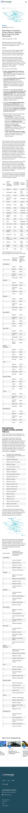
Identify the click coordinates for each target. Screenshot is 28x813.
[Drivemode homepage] (5, 2)
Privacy (3, 803)
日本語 (12, 780)
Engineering (10, 748)
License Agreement (5, 805)
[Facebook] (3, 784)
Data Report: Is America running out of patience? (14, 752)
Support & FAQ (4, 801)
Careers (3, 780)
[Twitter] (7, 784)
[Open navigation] (26, 2)
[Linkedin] (5, 784)
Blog (8, 780)
